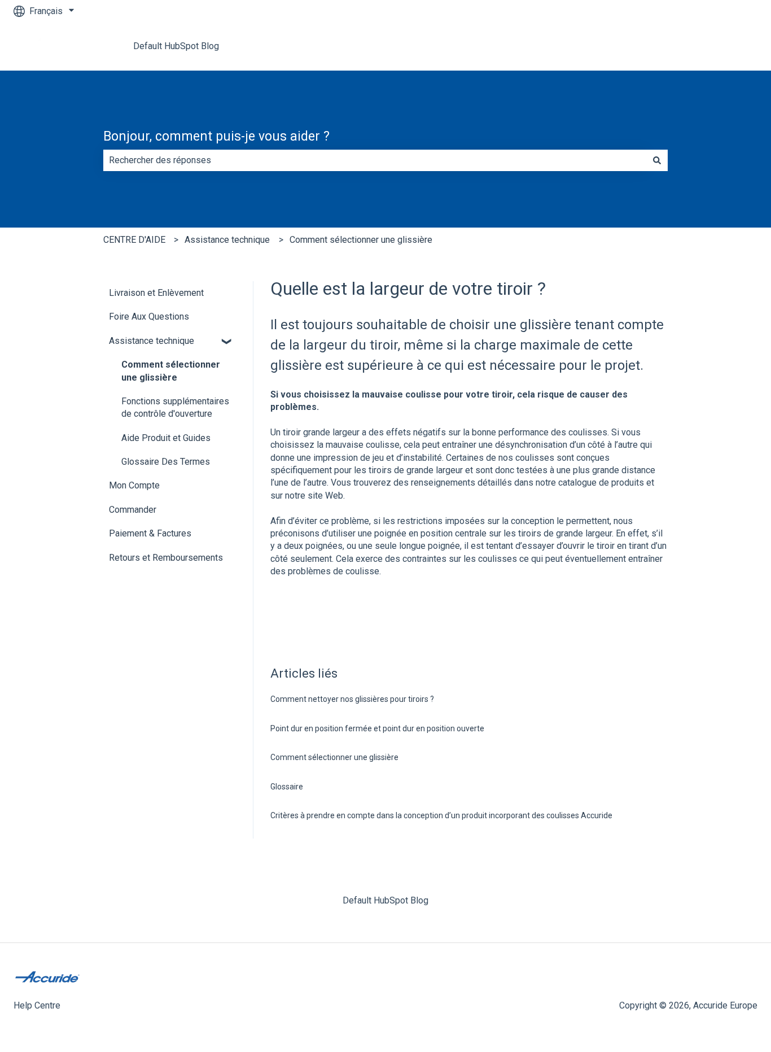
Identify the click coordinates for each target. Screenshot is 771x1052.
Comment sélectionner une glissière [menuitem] (170, 370)
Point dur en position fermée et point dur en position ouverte (377, 728)
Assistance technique (227, 239)
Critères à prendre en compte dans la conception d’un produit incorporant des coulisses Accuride (441, 815)
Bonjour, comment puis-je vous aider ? (216, 136)
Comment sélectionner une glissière (361, 239)
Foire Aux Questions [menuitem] (149, 316)
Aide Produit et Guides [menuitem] (166, 438)
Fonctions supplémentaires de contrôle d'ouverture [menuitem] (175, 407)
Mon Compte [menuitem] (134, 485)
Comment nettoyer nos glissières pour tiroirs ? (352, 699)
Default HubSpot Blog (176, 46)
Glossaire (286, 786)
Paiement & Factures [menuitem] (150, 533)
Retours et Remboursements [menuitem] (166, 557)
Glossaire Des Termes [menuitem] (165, 461)
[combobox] (374, 160)
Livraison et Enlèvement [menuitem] (156, 292)
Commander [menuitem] (132, 509)
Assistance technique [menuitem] (151, 340)
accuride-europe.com (704, 46)
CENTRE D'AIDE (134, 239)
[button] (227, 341)
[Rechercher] (657, 160)
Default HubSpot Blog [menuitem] (385, 900)
